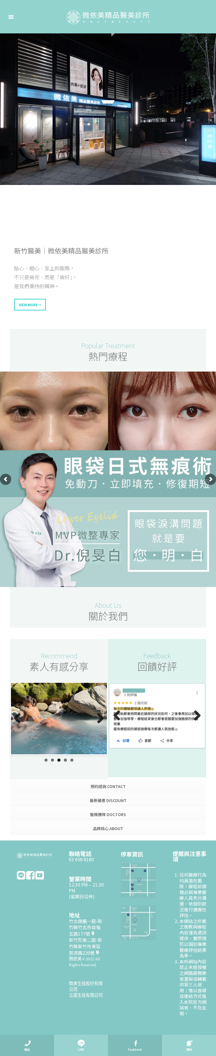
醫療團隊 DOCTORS (108, 815)
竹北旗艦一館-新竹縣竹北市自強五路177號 (85, 928)
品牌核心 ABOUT (108, 829)
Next (98, 719)
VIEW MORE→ (30, 304)
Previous (19, 719)
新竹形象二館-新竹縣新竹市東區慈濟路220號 (85, 947)
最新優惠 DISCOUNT (108, 801)
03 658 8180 (81, 860)
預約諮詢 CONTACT (108, 787)
